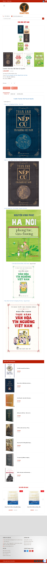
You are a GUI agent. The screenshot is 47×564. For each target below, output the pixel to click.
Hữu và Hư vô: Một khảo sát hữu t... (24, 383)
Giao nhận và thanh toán (28, 541)
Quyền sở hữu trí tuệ (6, 555)
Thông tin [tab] (6, 94)
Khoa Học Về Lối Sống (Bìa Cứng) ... (24, 442)
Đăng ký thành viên (27, 544)
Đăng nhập (9, 1)
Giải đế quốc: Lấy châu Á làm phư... (24, 398)
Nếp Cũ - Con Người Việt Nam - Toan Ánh (13, 160)
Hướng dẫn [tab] (20, 94)
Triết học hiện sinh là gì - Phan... (23, 427)
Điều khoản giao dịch (6, 552)
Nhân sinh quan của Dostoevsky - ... (24, 472)
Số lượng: (4, 83)
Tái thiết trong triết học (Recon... (23, 368)
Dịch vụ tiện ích (5, 553)
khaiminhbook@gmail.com (18, 16)
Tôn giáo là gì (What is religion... (23, 457)
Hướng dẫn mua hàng (28, 539)
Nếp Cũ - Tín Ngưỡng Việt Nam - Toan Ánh (13, 104)
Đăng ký (4, 1)
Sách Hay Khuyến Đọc (9, 361)
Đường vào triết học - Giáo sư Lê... (24, 412)
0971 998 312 (7, 87)
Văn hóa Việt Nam (23, 22)
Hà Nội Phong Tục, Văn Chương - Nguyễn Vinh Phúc (15, 208)
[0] (43, 1)
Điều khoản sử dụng (6, 550)
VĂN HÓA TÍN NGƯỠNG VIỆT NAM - (21, 263)
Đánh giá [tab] (13, 94)
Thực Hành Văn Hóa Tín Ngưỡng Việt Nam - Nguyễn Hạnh (17, 300)
